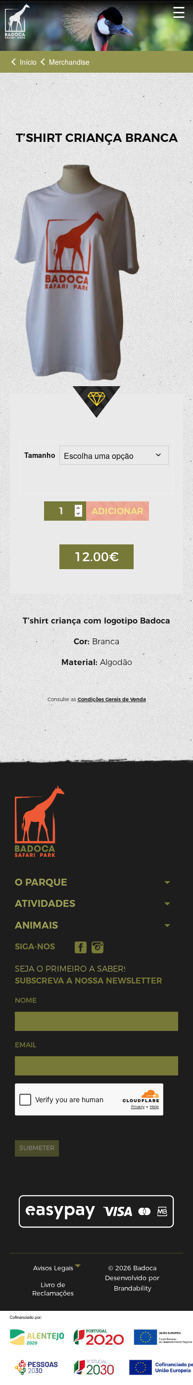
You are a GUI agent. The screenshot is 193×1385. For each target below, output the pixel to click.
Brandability (132, 1288)
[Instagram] (97, 947)
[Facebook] (81, 947)
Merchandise (69, 62)
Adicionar (118, 511)
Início (28, 62)
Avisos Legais (53, 1268)
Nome (26, 1000)
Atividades (45, 903)
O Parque (41, 882)
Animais (36, 925)
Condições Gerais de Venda (112, 699)
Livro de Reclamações (53, 1289)
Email (25, 1044)
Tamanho (39, 455)
